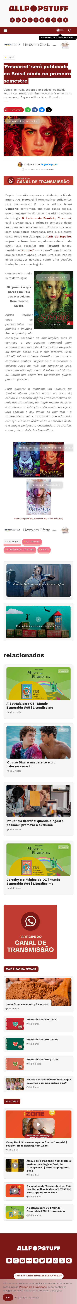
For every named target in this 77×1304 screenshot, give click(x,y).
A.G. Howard (33, 541)
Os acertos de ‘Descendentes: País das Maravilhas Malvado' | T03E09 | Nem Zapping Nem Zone (49, 1189)
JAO (60, 1276)
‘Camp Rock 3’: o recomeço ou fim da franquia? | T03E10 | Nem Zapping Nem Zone (36, 1144)
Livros (45, 549)
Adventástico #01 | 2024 (42, 1039)
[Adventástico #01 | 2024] (15, 1044)
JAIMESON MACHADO (35, 1276)
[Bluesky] (42, 109)
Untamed (27, 250)
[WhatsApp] (28, 109)
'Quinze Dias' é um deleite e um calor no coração (31, 764)
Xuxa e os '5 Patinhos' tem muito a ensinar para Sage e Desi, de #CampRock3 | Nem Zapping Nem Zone (49, 1165)
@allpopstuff (50, 164)
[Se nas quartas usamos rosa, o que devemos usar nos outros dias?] (15, 1084)
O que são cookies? (27, 1297)
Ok (8, 1297)
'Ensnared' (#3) (40, 519)
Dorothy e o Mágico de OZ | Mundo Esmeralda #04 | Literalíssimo (33, 881)
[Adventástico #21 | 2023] (15, 1024)
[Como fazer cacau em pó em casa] (38, 992)
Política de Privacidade (33, 1286)
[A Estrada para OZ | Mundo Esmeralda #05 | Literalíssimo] (38, 683)
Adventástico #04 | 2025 (42, 1059)
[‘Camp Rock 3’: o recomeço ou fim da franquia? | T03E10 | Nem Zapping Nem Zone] (38, 1124)
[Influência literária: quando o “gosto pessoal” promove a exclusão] (38, 801)
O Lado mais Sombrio (39, 218)
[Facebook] (35, 109)
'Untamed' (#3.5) (56, 519)
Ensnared (64, 218)
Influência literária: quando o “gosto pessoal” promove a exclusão (34, 823)
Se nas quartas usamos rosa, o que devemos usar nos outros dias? (49, 1081)
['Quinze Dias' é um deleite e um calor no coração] (38, 742)
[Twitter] (49, 109)
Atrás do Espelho (58, 236)
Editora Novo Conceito (21, 549)
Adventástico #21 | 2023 (42, 1019)
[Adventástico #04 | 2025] (15, 1064)
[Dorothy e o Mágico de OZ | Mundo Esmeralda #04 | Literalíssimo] (38, 859)
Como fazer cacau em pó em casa (27, 1004)
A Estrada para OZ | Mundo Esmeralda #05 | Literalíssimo (29, 705)
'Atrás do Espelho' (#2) (23, 519)
